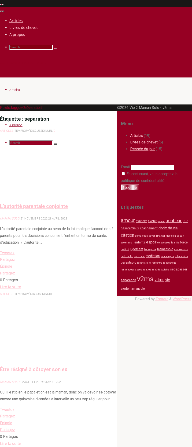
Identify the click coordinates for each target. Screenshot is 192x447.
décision (171, 235)
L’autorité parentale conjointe (34, 206)
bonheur (174, 220)
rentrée (147, 269)
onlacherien (181, 256)
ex (158, 242)
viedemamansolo (133, 288)
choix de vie (168, 228)
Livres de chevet (144, 142)
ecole (124, 242)
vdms (159, 279)
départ (180, 235)
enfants (139, 242)
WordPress (182, 299)
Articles (6, 130)
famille (175, 242)
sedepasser (178, 269)
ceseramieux (130, 228)
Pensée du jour (142, 149)
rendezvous (169, 262)
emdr (130, 242)
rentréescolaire (160, 269)
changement (149, 228)
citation (127, 235)
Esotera (161, 299)
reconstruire (144, 262)
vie (167, 280)
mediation (153, 256)
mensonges (167, 256)
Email (125, 167)
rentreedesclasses (131, 269)
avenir (152, 221)
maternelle (127, 256)
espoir (151, 242)
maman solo (181, 249)
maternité (139, 256)
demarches (141, 235)
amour (128, 220)
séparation (128, 280)
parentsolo (128, 262)
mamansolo (165, 249)
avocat (161, 221)
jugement (136, 249)
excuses (165, 242)
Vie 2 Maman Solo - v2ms (23, 62)
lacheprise (150, 249)
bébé (185, 221)
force (184, 242)
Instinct (125, 249)
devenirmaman (157, 235)
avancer (141, 221)
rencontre (157, 262)
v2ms (145, 279)
